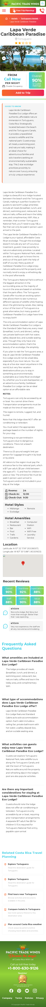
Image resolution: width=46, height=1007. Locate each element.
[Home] (20, 3)
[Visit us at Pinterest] (19, 991)
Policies (29, 998)
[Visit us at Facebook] (11, 991)
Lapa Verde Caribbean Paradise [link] (23, 22)
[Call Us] (42, 10)
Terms (18, 998)
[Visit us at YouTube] (27, 991)
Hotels (14, 18)
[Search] (42, 3)
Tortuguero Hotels (29, 18)
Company (7, 998)
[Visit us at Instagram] (35, 991)
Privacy (40, 998)
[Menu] (4, 10)
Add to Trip (23, 92)
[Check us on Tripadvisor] (23, 979)
